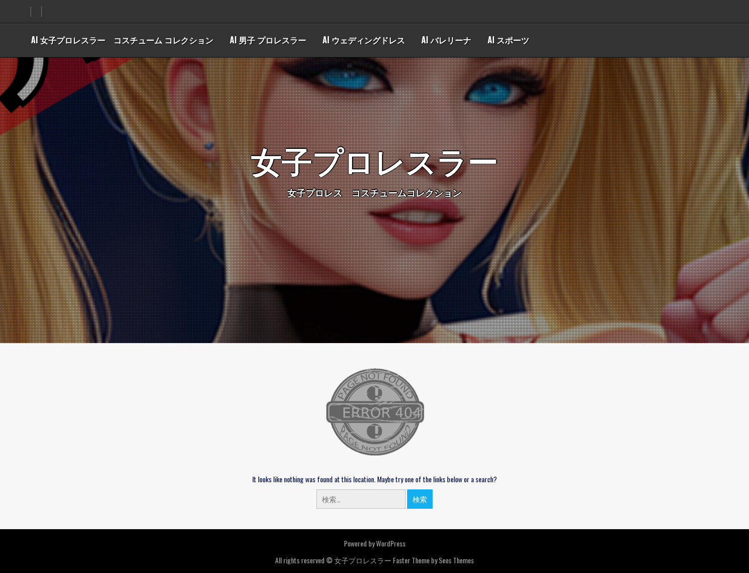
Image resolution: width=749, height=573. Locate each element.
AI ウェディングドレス (364, 40)
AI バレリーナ (446, 40)
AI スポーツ (508, 40)
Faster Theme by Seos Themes (433, 560)
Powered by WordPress (375, 543)
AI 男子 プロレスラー (268, 40)
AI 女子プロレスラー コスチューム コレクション (122, 40)
